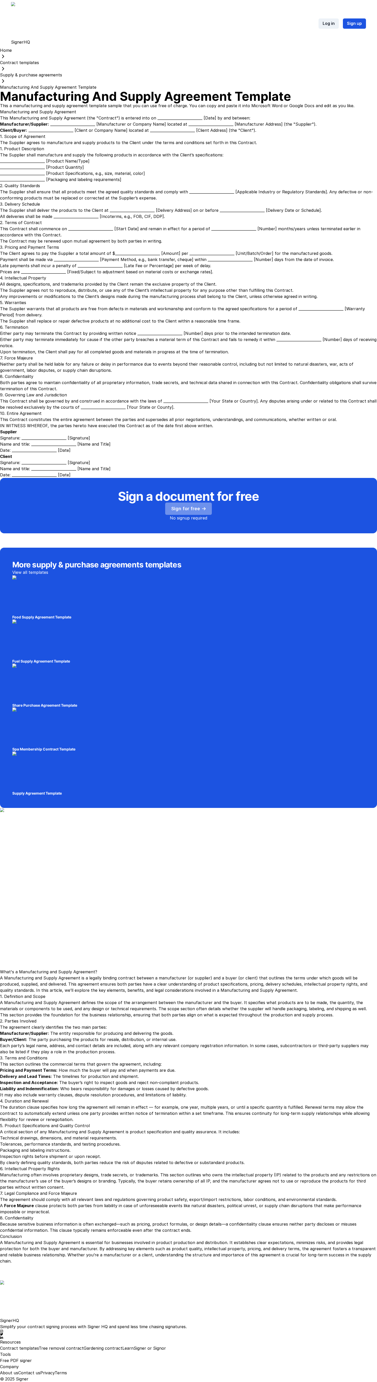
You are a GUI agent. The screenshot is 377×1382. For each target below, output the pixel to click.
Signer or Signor (150, 1348)
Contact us (29, 1372)
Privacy (47, 1372)
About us (9, 1372)
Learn (128, 1348)
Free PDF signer (16, 1360)
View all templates (30, 572)
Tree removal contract (61, 1348)
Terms (61, 1372)
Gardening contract (103, 1348)
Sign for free (185, 508)
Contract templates (19, 1348)
